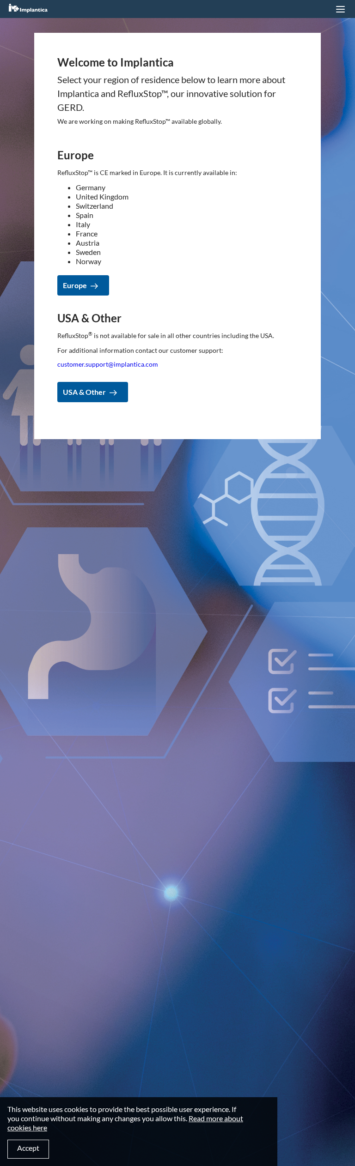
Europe (75, 285)
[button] (340, 9)
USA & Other (84, 391)
